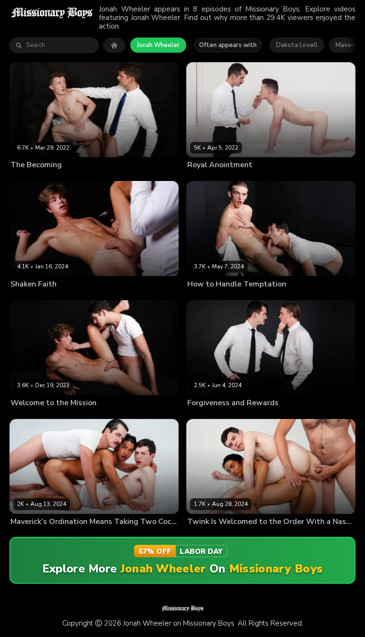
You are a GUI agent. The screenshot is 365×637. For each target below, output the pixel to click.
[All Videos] (114, 45)
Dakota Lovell (296, 45)
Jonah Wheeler (158, 45)
